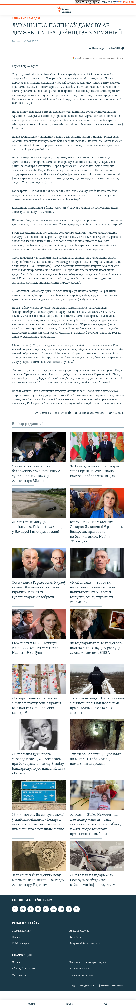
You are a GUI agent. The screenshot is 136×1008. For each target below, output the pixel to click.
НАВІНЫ (31, 1004)
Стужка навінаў (21, 931)
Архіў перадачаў (79, 931)
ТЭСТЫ (69, 1004)
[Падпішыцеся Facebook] (23, 909)
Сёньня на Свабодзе (26, 18)
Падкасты (18, 937)
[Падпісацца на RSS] (76, 909)
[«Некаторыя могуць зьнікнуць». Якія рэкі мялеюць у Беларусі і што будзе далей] (39, 503)
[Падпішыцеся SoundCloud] (53, 909)
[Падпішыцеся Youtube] (38, 909)
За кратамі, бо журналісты (85, 943)
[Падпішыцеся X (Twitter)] (30, 909)
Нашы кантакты (79, 969)
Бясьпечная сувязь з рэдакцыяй (87, 962)
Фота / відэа (76, 937)
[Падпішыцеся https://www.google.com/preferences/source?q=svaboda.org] (15, 909)
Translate (129, 2)
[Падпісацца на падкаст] (46, 909)
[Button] (96, 48)
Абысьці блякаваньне (24, 969)
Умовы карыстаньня (81, 975)
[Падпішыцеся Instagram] (61, 909)
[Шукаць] (106, 1004)
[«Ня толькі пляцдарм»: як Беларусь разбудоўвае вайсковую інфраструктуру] (97, 856)
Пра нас (16, 962)
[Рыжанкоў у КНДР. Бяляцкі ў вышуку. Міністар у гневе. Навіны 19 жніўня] (39, 624)
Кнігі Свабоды (20, 943)
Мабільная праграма (24, 975)
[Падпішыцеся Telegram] (69, 909)
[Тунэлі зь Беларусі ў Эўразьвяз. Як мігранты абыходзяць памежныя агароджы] (97, 734)
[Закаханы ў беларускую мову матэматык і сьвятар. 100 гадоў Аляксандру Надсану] (39, 856)
